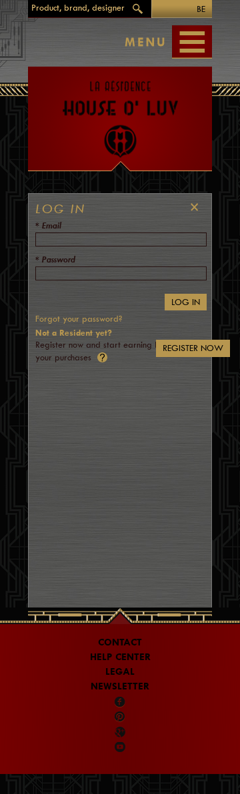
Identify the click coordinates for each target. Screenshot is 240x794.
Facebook (120, 702)
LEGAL (120, 671)
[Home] (120, 113)
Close (191, 207)
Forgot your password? (78, 319)
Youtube (120, 746)
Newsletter (120, 686)
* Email (48, 225)
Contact (120, 642)
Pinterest (120, 716)
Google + (121, 732)
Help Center (120, 657)
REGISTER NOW (193, 348)
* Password (55, 259)
